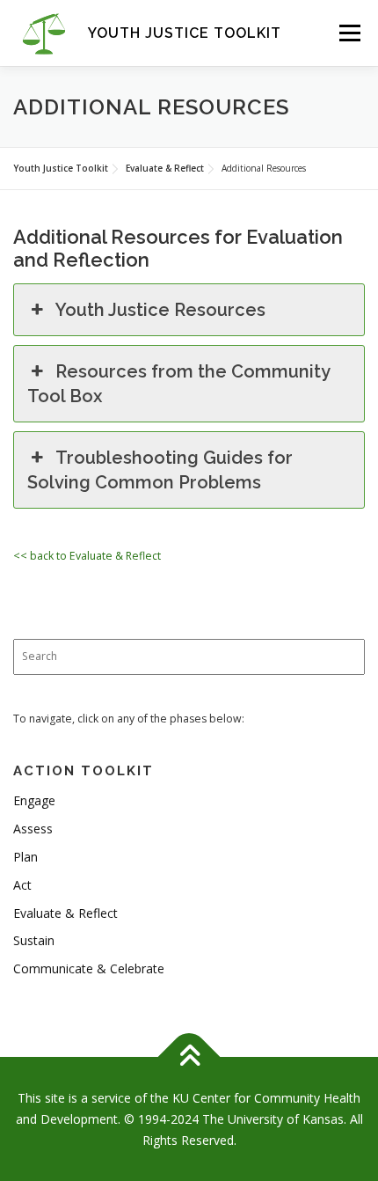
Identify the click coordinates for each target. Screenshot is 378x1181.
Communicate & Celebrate (88, 968)
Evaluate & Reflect (65, 913)
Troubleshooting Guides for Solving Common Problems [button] (160, 470)
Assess (33, 828)
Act (22, 885)
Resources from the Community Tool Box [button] (178, 384)
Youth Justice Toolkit (184, 33)
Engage (34, 800)
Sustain (34, 940)
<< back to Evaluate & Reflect (87, 555)
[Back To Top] (189, 1057)
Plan (25, 856)
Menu (348, 33)
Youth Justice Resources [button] (160, 309)
